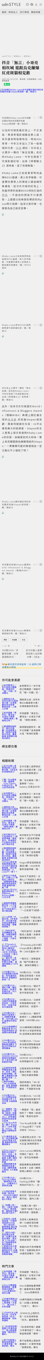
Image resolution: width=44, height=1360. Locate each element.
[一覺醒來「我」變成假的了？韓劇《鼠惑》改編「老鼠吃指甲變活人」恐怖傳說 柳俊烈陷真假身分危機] (10, 1113)
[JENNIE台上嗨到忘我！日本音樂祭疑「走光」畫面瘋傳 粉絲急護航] (10, 1316)
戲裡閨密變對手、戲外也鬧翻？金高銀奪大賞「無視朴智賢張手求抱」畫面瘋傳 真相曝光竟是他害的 (30, 733)
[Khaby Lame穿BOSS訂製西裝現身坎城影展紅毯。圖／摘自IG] (22, 297)
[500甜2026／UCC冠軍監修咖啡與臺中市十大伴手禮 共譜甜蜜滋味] (10, 1099)
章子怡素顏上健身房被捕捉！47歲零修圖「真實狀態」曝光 (30, 1344)
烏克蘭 (14, 640)
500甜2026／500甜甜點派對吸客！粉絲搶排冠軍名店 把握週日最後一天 (30, 977)
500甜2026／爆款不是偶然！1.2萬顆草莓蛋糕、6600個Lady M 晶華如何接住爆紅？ (30, 1020)
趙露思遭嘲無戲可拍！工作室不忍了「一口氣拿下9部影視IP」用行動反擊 (31, 908)
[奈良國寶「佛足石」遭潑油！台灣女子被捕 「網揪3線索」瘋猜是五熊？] (10, 717)
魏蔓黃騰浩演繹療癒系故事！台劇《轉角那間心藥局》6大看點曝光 (31, 1169)
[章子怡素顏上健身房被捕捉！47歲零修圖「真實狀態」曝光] (10, 1344)
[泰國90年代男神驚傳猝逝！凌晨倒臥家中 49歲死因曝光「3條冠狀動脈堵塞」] (10, 1250)
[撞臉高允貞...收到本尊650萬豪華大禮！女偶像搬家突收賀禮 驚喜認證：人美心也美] (10, 703)
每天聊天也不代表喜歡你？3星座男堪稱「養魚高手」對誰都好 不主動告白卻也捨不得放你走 (30, 841)
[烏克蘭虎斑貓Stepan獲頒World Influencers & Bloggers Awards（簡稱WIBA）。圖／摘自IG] (22, 537)
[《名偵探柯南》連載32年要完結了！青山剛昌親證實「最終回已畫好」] (10, 1330)
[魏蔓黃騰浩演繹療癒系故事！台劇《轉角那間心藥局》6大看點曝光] (10, 1168)
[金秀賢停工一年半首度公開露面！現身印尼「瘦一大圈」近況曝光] (10, 689)
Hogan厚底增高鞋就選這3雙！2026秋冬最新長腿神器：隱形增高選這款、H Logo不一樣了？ (31, 869)
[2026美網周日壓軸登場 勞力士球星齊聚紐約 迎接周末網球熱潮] (10, 1031)
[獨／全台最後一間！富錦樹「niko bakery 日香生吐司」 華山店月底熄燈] (10, 783)
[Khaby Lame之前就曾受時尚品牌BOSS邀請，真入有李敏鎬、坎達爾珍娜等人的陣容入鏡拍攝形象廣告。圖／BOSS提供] (22, 233)
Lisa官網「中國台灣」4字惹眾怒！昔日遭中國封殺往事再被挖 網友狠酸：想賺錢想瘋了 (31, 924)
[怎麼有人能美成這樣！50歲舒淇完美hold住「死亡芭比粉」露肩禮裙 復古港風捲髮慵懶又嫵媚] (10, 1223)
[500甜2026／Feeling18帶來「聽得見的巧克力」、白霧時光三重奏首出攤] (10, 1182)
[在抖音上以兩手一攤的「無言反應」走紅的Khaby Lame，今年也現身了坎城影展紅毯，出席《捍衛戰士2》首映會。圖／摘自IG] (22, 360)
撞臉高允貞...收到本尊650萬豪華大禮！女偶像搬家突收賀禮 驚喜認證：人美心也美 (31, 706)
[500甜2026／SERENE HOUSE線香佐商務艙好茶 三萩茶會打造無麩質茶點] (10, 1058)
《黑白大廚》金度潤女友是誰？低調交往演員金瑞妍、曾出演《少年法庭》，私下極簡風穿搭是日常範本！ (31, 1241)
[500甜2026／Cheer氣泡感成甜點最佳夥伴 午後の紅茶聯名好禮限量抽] (10, 1044)
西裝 (5, 640)
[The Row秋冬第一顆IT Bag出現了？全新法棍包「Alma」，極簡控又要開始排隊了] (10, 1127)
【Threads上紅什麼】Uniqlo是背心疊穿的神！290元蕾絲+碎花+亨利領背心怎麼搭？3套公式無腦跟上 (31, 951)
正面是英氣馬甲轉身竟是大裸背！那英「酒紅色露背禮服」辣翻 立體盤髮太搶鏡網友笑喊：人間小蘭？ (30, 1076)
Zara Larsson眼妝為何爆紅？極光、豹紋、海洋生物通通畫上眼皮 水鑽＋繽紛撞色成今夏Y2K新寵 (30, 1157)
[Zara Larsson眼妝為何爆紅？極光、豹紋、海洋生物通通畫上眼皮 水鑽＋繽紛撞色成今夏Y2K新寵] (10, 1154)
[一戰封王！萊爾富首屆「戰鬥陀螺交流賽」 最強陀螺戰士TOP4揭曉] (10, 962)
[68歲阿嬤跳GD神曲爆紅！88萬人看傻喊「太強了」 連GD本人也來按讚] (10, 1303)
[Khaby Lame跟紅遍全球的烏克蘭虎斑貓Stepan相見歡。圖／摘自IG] (22, 477)
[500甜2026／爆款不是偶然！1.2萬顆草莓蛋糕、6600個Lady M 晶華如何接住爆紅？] (10, 1017)
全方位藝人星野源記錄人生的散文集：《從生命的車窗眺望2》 (31, 770)
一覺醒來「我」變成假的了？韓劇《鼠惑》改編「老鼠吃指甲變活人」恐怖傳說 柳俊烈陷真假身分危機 (31, 1116)
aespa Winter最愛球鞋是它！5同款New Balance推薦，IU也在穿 (30, 894)
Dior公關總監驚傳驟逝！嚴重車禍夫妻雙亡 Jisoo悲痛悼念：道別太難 (31, 1290)
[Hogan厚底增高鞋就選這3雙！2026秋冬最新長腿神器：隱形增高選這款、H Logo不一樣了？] (10, 866)
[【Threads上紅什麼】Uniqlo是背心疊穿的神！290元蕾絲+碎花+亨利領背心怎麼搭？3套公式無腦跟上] (10, 948)
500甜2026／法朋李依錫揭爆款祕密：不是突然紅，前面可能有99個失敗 (30, 1004)
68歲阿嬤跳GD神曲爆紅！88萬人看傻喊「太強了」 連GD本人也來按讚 (31, 1304)
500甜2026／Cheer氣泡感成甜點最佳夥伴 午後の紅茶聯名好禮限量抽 (30, 1045)
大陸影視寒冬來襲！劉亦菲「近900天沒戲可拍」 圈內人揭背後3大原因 (30, 1196)
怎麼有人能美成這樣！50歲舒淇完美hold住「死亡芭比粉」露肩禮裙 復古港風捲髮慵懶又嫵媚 (30, 1226)
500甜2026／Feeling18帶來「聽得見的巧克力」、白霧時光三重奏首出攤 (31, 1183)
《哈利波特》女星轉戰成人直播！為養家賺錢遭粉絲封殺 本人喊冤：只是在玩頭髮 (30, 937)
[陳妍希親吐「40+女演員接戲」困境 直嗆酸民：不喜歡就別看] (10, 1085)
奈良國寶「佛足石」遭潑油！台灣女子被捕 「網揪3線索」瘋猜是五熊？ (30, 718)
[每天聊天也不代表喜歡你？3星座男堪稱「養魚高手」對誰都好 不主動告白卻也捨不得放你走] (10, 838)
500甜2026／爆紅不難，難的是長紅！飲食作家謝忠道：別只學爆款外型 (30, 990)
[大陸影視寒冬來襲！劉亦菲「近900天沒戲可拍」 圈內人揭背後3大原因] (10, 1195)
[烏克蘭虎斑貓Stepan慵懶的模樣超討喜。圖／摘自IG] (22, 603)
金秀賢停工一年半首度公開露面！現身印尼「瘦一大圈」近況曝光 (30, 690)
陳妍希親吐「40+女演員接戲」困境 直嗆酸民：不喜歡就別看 (30, 1085)
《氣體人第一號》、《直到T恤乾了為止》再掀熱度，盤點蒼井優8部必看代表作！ (31, 1210)
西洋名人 (27, 56)
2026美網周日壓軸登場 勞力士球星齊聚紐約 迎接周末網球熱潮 (30, 1030)
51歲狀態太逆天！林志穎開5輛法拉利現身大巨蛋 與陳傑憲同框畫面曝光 (31, 1141)
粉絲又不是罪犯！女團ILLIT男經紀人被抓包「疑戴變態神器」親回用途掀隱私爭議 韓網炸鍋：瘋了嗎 (31, 883)
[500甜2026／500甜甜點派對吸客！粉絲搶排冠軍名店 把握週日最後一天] (10, 976)
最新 (4, 12)
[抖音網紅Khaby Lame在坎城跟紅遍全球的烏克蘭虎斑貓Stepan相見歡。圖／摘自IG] (22, 102)
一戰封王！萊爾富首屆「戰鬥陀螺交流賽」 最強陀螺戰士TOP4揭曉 (30, 963)
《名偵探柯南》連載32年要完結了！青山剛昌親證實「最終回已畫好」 (30, 1331)
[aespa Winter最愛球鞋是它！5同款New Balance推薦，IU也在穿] (10, 893)
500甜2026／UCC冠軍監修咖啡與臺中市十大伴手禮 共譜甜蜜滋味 (30, 1100)
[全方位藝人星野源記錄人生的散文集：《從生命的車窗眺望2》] (10, 770)
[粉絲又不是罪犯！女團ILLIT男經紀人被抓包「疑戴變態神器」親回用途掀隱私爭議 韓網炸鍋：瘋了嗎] (10, 880)
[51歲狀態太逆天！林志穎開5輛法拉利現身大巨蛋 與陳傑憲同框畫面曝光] (10, 1140)
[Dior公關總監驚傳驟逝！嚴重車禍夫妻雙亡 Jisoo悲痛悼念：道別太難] (10, 1289)
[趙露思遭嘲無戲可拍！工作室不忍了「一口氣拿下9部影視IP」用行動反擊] (10, 907)
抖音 (23, 640)
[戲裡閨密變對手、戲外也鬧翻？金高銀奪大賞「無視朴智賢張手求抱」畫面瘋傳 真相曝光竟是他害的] (10, 730)
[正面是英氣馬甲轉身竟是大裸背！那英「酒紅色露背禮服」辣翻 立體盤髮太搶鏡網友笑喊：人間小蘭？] (10, 1072)
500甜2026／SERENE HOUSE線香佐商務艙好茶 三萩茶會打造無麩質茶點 (31, 1059)
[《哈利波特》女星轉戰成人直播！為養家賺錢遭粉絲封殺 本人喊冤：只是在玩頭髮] (10, 934)
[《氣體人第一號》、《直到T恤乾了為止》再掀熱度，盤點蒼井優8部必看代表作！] (10, 1209)
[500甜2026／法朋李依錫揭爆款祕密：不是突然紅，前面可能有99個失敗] (10, 1003)
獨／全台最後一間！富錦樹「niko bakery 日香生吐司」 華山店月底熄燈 (31, 785)
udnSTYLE (6, 56)
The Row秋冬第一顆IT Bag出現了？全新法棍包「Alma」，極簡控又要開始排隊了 (30, 1128)
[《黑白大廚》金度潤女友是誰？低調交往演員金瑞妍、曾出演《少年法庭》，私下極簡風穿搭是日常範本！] (10, 1236)
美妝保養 (35, 12)
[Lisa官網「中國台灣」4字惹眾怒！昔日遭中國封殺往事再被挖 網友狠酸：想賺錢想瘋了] (10, 921)
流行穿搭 (24, 12)
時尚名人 (13, 12)
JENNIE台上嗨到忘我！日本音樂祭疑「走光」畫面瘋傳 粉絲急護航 (30, 1318)
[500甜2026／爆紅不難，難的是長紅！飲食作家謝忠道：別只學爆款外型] (10, 989)
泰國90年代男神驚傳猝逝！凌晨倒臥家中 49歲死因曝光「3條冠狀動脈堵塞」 (30, 1251)
